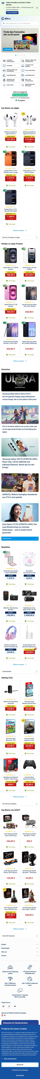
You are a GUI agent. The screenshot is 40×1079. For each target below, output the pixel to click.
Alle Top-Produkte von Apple (11, 237)
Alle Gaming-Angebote (9, 804)
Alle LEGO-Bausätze (9, 936)
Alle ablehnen (20, 1075)
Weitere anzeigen (18, 230)
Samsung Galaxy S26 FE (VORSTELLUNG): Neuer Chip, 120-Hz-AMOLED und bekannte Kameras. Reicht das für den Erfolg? (20, 463)
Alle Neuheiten (7, 538)
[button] (20, 944)
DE (5, 1015)
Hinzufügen (12, 147)
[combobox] (20, 23)
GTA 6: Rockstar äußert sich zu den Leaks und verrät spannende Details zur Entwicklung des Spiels (19, 429)
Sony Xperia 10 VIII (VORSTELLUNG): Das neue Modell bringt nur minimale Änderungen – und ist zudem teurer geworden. (19, 528)
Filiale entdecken (12, 12)
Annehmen (20, 1065)
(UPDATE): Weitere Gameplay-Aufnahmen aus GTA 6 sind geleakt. (19, 495)
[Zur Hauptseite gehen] (6, 18)
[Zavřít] (37, 7)
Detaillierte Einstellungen (20, 1070)
